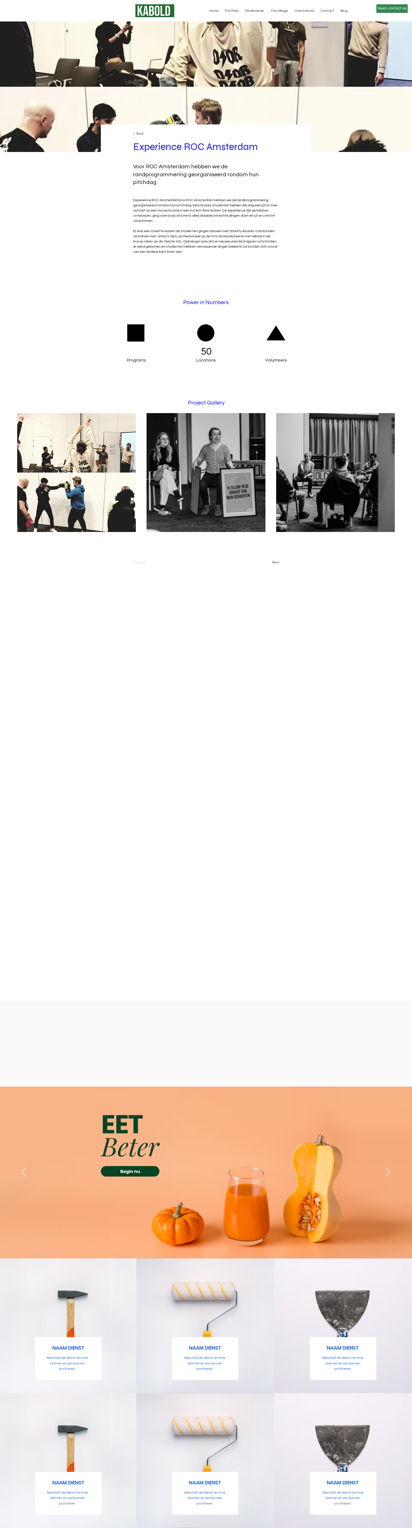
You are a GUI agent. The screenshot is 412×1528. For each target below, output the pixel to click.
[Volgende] (388, 1172)
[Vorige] (24, 1172)
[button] (147, 133)
